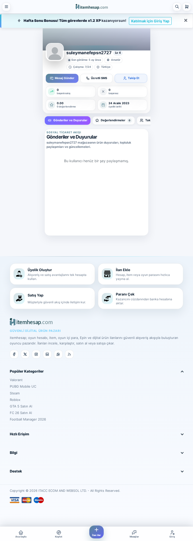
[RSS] (69, 354)
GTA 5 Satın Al (21, 406)
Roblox (15, 400)
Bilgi (13, 452)
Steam (15, 393)
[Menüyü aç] (6, 7)
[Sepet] (186, 7)
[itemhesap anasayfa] (92, 7)
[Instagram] (36, 354)
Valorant (16, 380)
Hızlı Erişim (19, 434)
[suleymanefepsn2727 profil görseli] (55, 52)
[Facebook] (14, 354)
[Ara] (177, 7)
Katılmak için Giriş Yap (150, 21)
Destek (16, 471)
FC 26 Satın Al (21, 413)
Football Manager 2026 (28, 419)
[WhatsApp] (58, 354)
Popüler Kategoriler (27, 371)
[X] (25, 354)
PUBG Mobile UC (23, 386)
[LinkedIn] (47, 354)
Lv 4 (118, 52)
